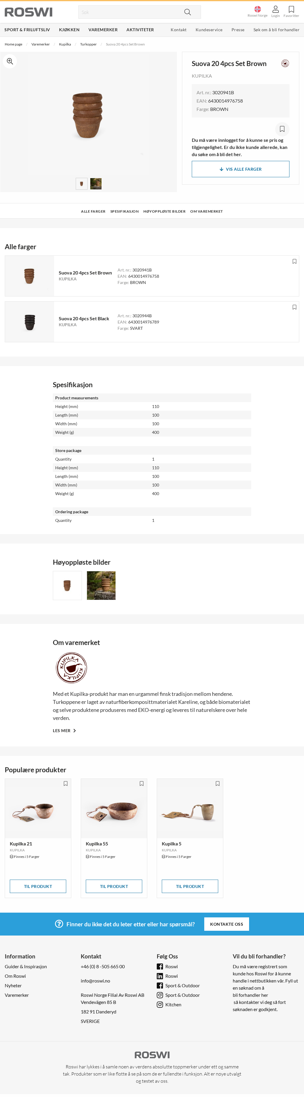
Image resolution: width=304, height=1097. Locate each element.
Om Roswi (15, 976)
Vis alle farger (244, 169)
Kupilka (65, 44)
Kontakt (179, 29)
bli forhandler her (250, 995)
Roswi (171, 966)
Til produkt (38, 886)
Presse (238, 29)
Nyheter (13, 985)
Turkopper (88, 44)
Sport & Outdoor (182, 985)
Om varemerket (206, 211)
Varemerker (103, 29)
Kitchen (173, 1004)
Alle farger (93, 211)
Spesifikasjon (124, 211)
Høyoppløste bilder (164, 211)
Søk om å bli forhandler (277, 29)
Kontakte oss (226, 924)
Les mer (62, 730)
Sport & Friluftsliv (27, 29)
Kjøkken (69, 29)
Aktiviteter (140, 29)
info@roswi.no (95, 980)
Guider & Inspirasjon (26, 966)
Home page (13, 44)
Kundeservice (209, 29)
